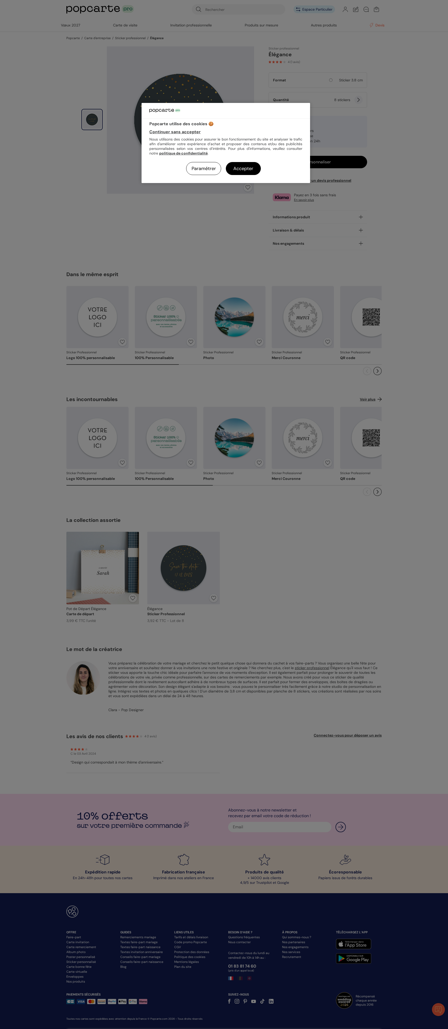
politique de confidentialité (183, 153)
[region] (226, 143)
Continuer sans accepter (175, 131)
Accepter (243, 168)
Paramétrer (204, 168)
